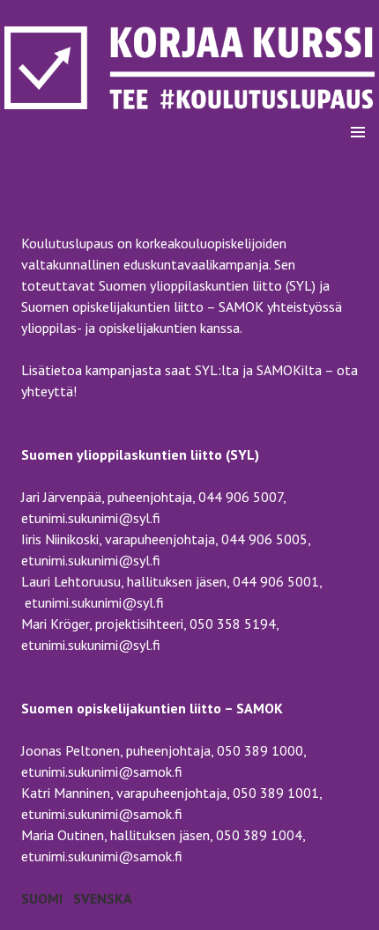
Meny (357, 88)
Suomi (42, 898)
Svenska (102, 898)
